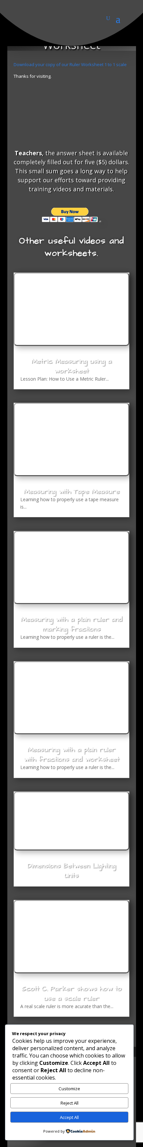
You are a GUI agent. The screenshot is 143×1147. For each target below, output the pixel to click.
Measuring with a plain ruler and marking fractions (71, 623)
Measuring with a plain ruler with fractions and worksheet (71, 754)
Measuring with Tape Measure (71, 491)
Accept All (69, 1117)
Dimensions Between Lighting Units (71, 870)
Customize (69, 1089)
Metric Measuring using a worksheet (71, 365)
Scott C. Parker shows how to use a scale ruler (71, 993)
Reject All (69, 1103)
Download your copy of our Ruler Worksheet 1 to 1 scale (70, 64)
